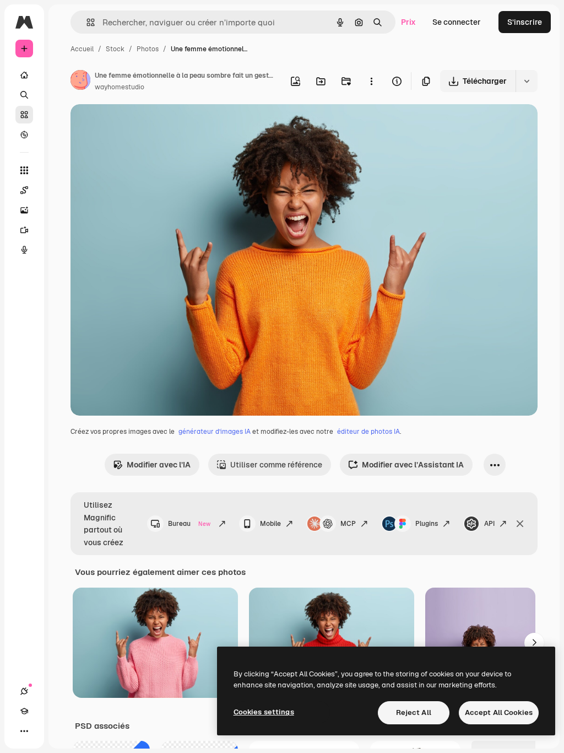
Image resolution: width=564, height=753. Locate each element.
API (489, 523)
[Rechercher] (24, 95)
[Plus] (24, 731)
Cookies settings (264, 712)
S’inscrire (524, 22)
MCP (348, 523)
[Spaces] (24, 190)
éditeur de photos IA (368, 431)
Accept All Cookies (499, 712)
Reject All (413, 712)
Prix (408, 22)
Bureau (189, 523)
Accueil (82, 49)
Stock (115, 49)
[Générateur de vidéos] (24, 230)
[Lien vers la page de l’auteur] (80, 81)
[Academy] (24, 711)
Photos (148, 49)
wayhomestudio (119, 87)
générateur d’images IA (214, 431)
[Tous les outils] (24, 170)
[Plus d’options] (371, 81)
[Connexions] (24, 691)
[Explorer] (24, 134)
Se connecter (456, 22)
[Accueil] (24, 75)
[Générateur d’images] (24, 210)
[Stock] (24, 114)
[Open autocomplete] (86, 22)
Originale (143, 125)
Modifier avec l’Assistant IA (413, 465)
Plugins (426, 523)
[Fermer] (520, 523)
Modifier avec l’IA (159, 465)
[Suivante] (534, 643)
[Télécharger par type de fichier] (527, 81)
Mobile (270, 523)
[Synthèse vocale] (24, 250)
